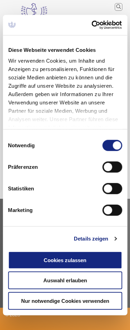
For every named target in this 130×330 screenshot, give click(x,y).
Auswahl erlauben (65, 280)
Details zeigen (91, 239)
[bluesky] (5, 324)
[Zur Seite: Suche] (118, 6)
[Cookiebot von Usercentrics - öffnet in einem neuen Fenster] (92, 25)
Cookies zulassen (65, 260)
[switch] (112, 166)
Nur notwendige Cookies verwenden (65, 301)
